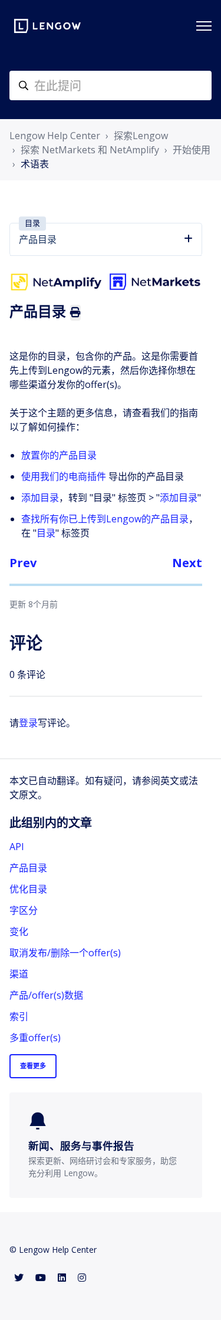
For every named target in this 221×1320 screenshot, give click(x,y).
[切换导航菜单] (204, 26)
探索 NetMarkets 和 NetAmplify (90, 149)
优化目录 (28, 889)
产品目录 (28, 867)
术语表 (35, 163)
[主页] (47, 26)
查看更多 (33, 1065)
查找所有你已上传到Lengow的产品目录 (105, 518)
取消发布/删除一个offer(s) (65, 952)
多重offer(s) (35, 1037)
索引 (18, 1016)
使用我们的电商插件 (63, 476)
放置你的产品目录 (59, 455)
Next (187, 563)
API (16, 846)
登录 (28, 722)
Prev (23, 563)
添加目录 (40, 497)
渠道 (18, 973)
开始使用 (191, 149)
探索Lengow (141, 135)
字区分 (23, 910)
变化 (18, 931)
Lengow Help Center (54, 135)
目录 (46, 532)
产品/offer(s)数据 (46, 995)
